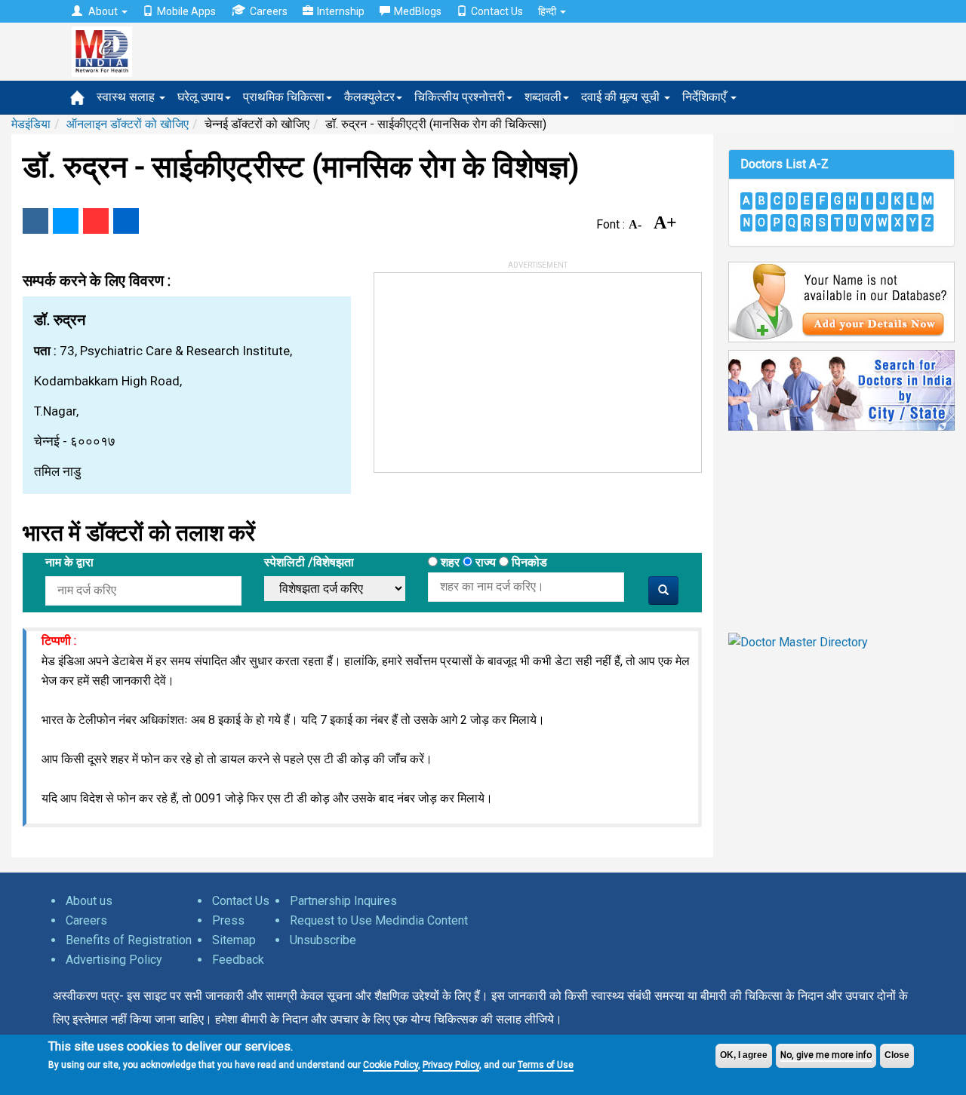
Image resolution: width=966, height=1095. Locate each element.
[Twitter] (65, 221)
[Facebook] (35, 221)
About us (89, 901)
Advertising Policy (114, 959)
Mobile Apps (186, 11)
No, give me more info (826, 1055)
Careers (269, 11)
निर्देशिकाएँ (705, 97)
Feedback (238, 959)
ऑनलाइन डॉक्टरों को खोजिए (127, 124)
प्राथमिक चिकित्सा (284, 97)
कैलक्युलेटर (369, 97)
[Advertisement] (487, 367)
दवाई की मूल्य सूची (622, 97)
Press (228, 920)
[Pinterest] (96, 221)
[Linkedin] (126, 221)
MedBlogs (417, 11)
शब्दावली (543, 97)
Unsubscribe (323, 940)
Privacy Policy (451, 1065)
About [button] (103, 11)
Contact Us (497, 11)
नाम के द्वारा (69, 562)
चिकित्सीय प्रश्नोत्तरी (459, 97)
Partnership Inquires (343, 901)
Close (896, 1055)
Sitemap (234, 940)
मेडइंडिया (31, 124)
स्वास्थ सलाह (127, 97)
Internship (341, 11)
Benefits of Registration (129, 940)
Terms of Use (546, 1065)
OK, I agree (744, 1055)
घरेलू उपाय (200, 97)
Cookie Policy (390, 1065)
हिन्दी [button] (548, 11)
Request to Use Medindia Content (379, 920)
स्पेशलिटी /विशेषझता (309, 562)
